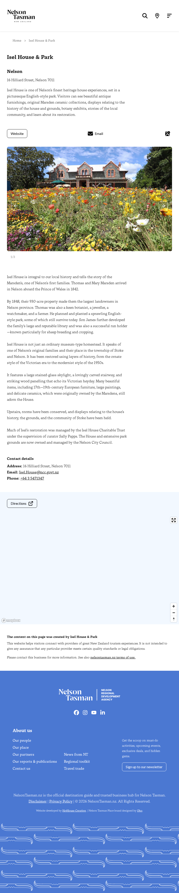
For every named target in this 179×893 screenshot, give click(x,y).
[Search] (145, 15)
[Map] (157, 15)
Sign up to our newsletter (144, 767)
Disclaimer (38, 801)
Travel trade (74, 768)
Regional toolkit (77, 761)
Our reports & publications (35, 761)
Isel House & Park (42, 40)
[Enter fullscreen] (173, 520)
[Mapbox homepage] (11, 620)
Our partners (23, 754)
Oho (139, 810)
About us (22, 730)
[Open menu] (169, 15)
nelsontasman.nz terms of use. (113, 657)
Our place (21, 747)
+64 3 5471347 (32, 478)
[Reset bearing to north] (173, 619)
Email (99, 133)
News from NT (76, 754)
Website (17, 133)
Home (17, 40)
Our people (22, 740)
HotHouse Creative (74, 810)
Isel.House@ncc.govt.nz (39, 472)
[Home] (17, 16)
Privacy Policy (60, 801)
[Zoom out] (173, 612)
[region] (89, 569)
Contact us (21, 768)
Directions (18, 503)
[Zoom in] (173, 606)
